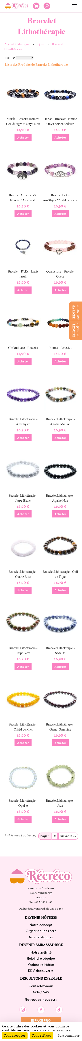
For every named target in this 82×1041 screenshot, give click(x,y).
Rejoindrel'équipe (75, 330)
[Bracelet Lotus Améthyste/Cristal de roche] (60, 170)
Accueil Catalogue (16, 44)
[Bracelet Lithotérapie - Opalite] (22, 775)
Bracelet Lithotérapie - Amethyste (23, 421)
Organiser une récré (41, 931)
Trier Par (10, 57)
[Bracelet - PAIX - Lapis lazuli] (22, 246)
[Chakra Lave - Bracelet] (22, 322)
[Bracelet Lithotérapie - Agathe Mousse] (60, 393)
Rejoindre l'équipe (41, 958)
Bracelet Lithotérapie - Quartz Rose (23, 574)
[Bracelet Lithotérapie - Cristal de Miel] (22, 699)
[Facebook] (41, 1009)
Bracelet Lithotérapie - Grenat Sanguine (60, 726)
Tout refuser (41, 1035)
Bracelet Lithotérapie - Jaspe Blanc (23, 497)
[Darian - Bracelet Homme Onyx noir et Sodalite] (60, 93)
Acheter (23, 137)
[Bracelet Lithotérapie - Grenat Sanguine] (60, 699)
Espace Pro (41, 1020)
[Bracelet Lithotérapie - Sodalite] (60, 622)
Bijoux (41, 44)
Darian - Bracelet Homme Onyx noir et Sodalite (60, 121)
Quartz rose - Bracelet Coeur (60, 273)
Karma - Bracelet (60, 347)
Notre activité (41, 952)
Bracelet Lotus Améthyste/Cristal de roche (60, 197)
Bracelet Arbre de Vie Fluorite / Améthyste (23, 197)
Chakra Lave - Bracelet (23, 347)
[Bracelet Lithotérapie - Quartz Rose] (22, 546)
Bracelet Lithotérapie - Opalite (23, 803)
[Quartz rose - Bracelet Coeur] (60, 246)
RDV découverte (41, 971)
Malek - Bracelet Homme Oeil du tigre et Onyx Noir (23, 121)
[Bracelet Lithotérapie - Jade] (60, 775)
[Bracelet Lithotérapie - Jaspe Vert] (22, 622)
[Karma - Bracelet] (60, 322)
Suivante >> (68, 836)
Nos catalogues (41, 937)
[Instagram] (23, 1009)
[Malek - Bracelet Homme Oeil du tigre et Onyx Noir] (22, 93)
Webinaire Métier (41, 965)
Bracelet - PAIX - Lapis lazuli (23, 273)
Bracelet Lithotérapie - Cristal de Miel (23, 726)
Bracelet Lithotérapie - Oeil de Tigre (60, 574)
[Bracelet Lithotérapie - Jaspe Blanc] (22, 470)
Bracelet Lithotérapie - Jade (60, 803)
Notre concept (41, 925)
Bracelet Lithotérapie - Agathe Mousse (60, 421)
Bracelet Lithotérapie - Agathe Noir (60, 497)
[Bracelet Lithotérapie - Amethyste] (22, 393)
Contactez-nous (41, 986)
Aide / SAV (41, 992)
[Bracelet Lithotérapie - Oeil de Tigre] (60, 546)
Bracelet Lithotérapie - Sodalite (60, 650)
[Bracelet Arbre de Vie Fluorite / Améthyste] (22, 170)
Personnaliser (69, 1035)
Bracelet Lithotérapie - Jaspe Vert (23, 650)
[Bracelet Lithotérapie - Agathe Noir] (60, 470)
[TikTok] (59, 1009)
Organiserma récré (75, 312)
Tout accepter (14, 1035)
